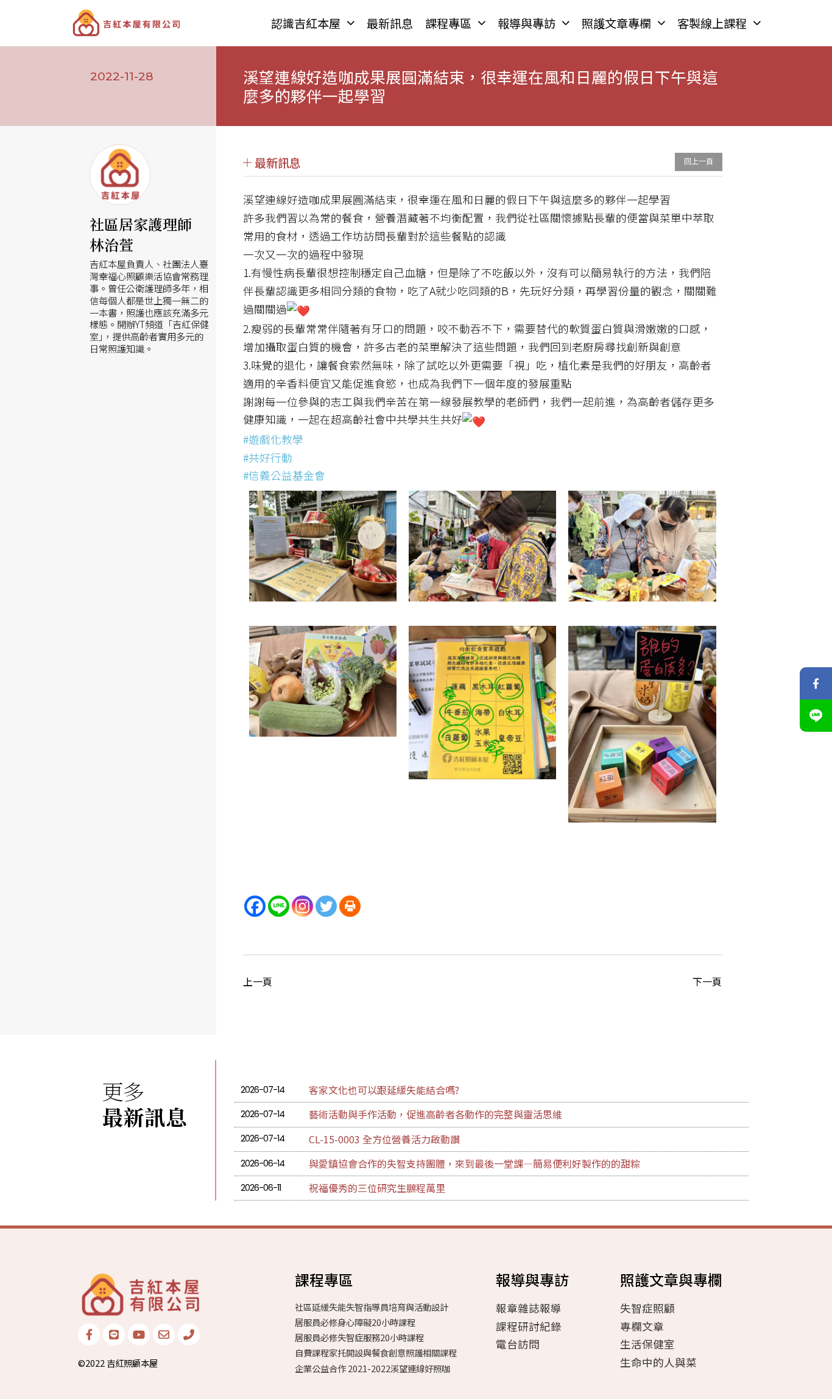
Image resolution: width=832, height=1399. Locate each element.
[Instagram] (302, 906)
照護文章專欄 (616, 23)
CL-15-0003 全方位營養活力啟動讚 (384, 1139)
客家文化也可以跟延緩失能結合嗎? (384, 1089)
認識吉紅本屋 (305, 23)
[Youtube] (139, 1334)
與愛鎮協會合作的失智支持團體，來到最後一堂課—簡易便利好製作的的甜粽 (474, 1163)
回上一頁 (698, 162)
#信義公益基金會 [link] (284, 475)
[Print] (350, 906)
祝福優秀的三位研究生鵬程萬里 (377, 1187)
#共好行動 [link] (267, 457)
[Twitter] (326, 906)
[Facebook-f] (89, 1334)
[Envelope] (164, 1334)
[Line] (278, 906)
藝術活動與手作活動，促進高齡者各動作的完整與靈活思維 (435, 1114)
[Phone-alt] (189, 1334)
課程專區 (448, 23)
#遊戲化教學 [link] (273, 439)
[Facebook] (255, 906)
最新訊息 (390, 23)
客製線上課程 (712, 23)
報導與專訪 (526, 23)
